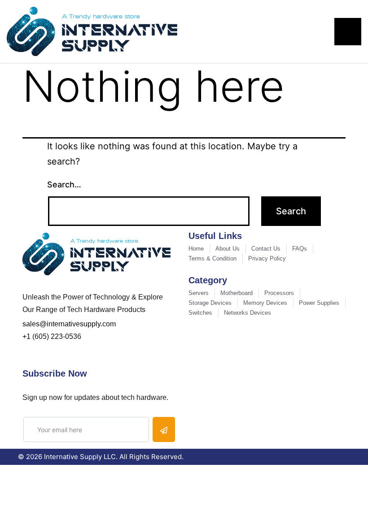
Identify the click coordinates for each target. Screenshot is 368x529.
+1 (26, 336)
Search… (64, 184)
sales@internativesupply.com (69, 324)
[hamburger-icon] (347, 31)
